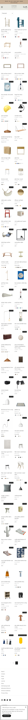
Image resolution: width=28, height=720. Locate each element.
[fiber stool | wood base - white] (17, 457)
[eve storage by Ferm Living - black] (2, 609)
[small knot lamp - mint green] (18, 308)
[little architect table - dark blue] (17, 79)
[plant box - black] (18, 163)
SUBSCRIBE (6, 715)
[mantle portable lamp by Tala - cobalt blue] (3, 655)
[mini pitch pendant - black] (15, 436)
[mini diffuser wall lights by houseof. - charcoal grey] (18, 655)
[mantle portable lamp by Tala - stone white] (2, 655)
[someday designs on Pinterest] (10, 700)
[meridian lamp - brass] (18, 121)
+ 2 (8, 78)
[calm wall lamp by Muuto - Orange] (5, 632)
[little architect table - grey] (20, 79)
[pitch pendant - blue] (5, 121)
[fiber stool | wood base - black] (18, 457)
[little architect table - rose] (15, 79)
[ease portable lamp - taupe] (17, 587)
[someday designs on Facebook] (4, 700)
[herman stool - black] (2, 184)
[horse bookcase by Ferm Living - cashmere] (17, 36)
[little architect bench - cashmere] (5, 79)
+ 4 (8, 121)
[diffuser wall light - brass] (18, 205)
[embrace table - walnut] (5, 267)
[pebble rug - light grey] (18, 415)
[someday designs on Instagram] (2, 700)
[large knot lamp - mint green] (20, 100)
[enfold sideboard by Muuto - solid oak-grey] (3, 351)
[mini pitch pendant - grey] (18, 436)
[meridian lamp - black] (15, 121)
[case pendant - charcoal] (15, 57)
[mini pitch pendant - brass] (20, 436)
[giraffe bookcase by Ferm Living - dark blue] (3, 36)
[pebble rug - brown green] (20, 415)
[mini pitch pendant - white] (17, 436)
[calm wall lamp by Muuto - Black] (2, 632)
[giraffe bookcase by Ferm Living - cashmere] (2, 36)
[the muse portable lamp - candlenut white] (18, 329)
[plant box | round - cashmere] (15, 184)
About (2, 676)
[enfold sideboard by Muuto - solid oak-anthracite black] (7, 351)
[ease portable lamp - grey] (20, 587)
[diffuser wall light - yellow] (20, 205)
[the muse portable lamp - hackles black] (17, 329)
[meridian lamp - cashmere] (17, 121)
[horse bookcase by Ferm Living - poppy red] (18, 36)
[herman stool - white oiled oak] (3, 184)
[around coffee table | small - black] (7, 523)
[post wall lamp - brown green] (3, 436)
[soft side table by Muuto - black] (17, 267)
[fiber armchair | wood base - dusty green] (17, 480)
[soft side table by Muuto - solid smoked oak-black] (18, 267)
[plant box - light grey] (20, 163)
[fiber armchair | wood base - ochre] (18, 480)
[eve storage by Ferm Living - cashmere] (3, 609)
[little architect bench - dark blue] (2, 79)
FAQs (2, 683)
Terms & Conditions (5, 690)
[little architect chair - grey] (3, 226)
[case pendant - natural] (17, 57)
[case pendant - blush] (18, 57)
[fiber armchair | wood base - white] (15, 480)
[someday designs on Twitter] (7, 700)
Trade (2, 678)
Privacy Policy (4, 693)
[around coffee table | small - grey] (5, 523)
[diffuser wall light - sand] (15, 205)
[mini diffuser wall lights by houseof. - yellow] (15, 655)
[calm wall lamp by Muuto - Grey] (3, 632)
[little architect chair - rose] (7, 226)
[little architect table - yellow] (18, 79)
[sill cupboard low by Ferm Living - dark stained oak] (15, 374)
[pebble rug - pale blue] (15, 415)
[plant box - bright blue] (17, 163)
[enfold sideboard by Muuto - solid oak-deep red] (2, 351)
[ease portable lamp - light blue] (15, 587)
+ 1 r (22, 163)
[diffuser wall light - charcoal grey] (17, 205)
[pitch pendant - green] (2, 121)
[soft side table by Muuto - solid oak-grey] (20, 267)
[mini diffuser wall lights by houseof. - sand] (17, 655)
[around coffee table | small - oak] (3, 523)
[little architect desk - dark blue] (5, 57)
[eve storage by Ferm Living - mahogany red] (5, 609)
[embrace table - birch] (2, 267)
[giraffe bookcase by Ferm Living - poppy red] (5, 36)
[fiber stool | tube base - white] (3, 478)
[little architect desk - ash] (2, 57)
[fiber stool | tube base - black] (2, 478)
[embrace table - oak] (3, 267)
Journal (3, 681)
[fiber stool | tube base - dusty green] (7, 478)
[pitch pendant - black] (7, 121)
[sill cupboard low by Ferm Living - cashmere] (17, 374)
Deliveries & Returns (5, 688)
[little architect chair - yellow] (2, 226)
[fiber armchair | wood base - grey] (20, 480)
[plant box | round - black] (18, 184)
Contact (3, 673)
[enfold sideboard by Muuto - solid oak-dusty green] (5, 351)
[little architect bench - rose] (3, 79)
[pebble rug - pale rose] (17, 415)
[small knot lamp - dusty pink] (15, 308)
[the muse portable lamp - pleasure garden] (15, 329)
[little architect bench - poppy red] (7, 79)
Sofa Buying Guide (5, 685)
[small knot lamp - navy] (17, 308)
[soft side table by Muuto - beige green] (15, 267)
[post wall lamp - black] (2, 436)
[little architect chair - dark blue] (5, 226)
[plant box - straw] (15, 163)
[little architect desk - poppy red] (3, 57)
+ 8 (21, 100)
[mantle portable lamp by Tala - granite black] (5, 655)
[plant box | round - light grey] (17, 184)
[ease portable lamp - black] (18, 587)
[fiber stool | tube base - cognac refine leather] (5, 478)
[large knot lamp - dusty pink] (17, 100)
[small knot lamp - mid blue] (20, 308)
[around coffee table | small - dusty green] (2, 523)
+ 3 (8, 57)
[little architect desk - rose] (7, 57)
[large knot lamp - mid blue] (18, 100)
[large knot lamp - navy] (15, 100)
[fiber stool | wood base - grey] (15, 457)
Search (2, 671)
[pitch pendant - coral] (3, 121)
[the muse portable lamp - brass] (20, 329)
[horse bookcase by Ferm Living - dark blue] (15, 36)
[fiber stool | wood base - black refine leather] (20, 457)
